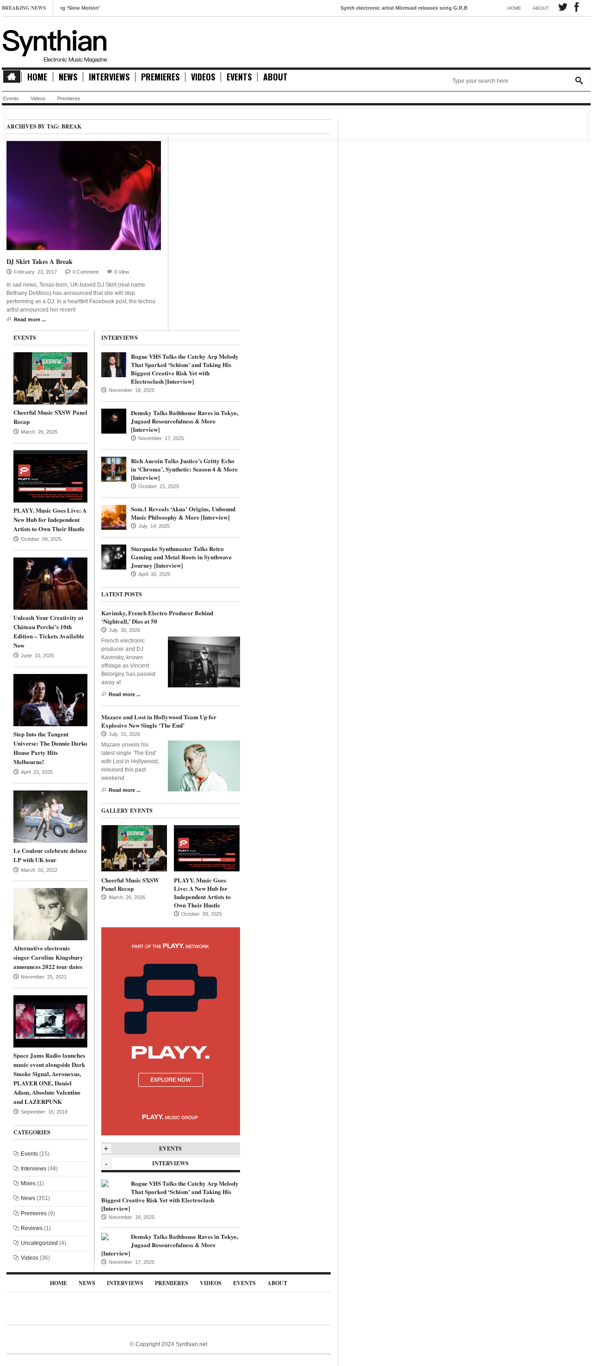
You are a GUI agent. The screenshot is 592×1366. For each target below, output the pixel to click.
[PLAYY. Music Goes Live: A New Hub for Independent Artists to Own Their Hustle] (50, 476)
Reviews (32, 1228)
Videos (203, 77)
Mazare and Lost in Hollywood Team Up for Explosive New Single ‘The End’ (158, 720)
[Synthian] (55, 44)
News (68, 77)
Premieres (160, 77)
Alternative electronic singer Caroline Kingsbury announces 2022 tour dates (48, 957)
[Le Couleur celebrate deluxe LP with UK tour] (50, 816)
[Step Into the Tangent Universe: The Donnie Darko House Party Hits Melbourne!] (50, 699)
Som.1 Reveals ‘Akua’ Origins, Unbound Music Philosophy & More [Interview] (183, 512)
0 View (121, 272)
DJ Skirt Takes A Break (39, 261)
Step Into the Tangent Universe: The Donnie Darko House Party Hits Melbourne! (50, 747)
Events (239, 77)
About (541, 8)
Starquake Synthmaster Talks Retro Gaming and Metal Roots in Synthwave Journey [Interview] (181, 557)
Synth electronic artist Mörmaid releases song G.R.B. (377, 8)
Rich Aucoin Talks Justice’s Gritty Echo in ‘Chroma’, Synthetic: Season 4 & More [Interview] (184, 469)
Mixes (28, 1183)
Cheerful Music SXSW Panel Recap (130, 884)
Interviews (109, 77)
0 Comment (86, 272)
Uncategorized (39, 1243)
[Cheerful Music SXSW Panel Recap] (50, 378)
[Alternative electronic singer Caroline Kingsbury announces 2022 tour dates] (50, 914)
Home (514, 8)
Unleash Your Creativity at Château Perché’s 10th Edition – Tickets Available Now (48, 631)
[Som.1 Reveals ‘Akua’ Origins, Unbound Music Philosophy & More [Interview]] (113, 517)
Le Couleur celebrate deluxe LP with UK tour (50, 855)
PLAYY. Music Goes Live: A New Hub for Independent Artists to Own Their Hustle (49, 519)
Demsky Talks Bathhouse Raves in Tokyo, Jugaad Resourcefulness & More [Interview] (184, 421)
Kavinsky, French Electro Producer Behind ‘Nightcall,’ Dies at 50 (157, 616)
